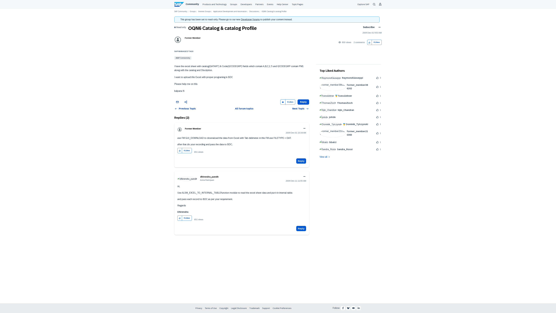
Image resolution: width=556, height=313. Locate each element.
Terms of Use (211, 308)
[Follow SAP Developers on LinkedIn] (358, 308)
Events (270, 4)
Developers (246, 4)
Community (192, 4)
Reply (301, 161)
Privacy (198, 308)
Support (266, 308)
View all (323, 157)
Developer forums (250, 19)
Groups (233, 4)
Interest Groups (204, 11)
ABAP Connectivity (183, 58)
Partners (259, 4)
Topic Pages (297, 4)
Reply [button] (303, 102)
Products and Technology (215, 4)
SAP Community (180, 11)
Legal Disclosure (239, 308)
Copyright (223, 308)
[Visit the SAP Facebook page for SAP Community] (343, 308)
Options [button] (379, 27)
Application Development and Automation (230, 11)
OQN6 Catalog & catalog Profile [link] (273, 11)
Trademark (254, 308)
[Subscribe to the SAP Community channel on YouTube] (353, 308)
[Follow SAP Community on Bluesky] (348, 308)
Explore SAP (363, 4)
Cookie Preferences (282, 308)
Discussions (254, 11)
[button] (369, 42)
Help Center (282, 4)
